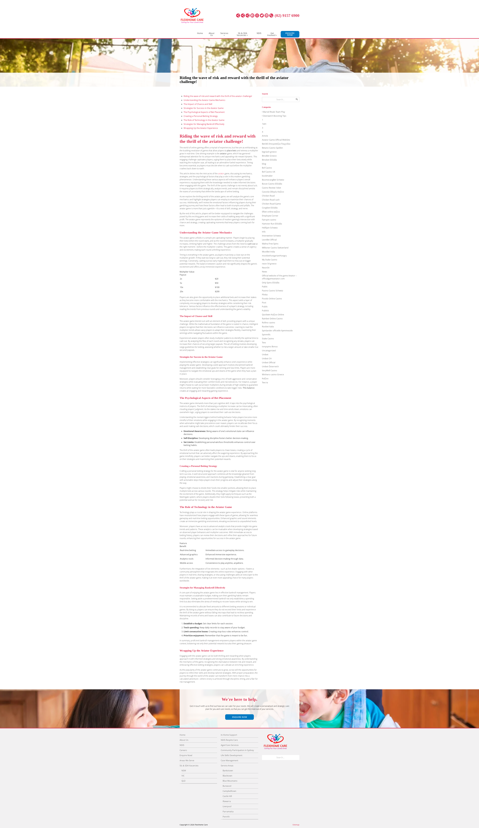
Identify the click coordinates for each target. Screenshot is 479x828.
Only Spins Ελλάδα (270, 282)
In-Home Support (229, 735)
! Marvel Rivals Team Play (273, 111)
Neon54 (265, 267)
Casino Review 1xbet (271, 187)
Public (265, 306)
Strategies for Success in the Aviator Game (204, 108)
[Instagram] (257, 15)
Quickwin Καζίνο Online (273, 314)
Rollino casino (268, 322)
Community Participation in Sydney (237, 750)
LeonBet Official (269, 239)
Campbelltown (229, 791)
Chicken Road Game (271, 203)
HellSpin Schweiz (270, 227)
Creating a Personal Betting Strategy (201, 116)
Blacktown (227, 775)
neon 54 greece (269, 263)
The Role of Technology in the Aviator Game (204, 120)
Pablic (265, 286)
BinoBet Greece (269, 155)
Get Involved (271, 34)
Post (264, 302)
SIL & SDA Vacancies (242, 34)
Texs (264, 342)
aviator (221, 173)
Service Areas (227, 765)
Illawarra (227, 801)
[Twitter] (261, 15)
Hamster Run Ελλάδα (272, 223)
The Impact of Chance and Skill (198, 104)
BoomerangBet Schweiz (273, 179)
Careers (183, 750)
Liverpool (227, 806)
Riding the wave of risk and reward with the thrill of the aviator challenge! (218, 96)
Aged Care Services (230, 745)
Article (265, 135)
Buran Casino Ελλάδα (272, 183)
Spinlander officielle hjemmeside (277, 330)
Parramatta (228, 811)
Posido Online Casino (272, 298)
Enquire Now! (290, 34)
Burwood (227, 786)
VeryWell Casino (269, 370)
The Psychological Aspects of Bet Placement (204, 112)
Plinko (265, 294)
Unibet (265, 354)
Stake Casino (268, 338)
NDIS (259, 33)
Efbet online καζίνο (271, 211)
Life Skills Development (231, 755)
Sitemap (296, 825)
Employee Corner (270, 215)
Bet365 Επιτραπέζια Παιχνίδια (276, 143)
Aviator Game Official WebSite (276, 139)
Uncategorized (269, 350)
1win (264, 123)
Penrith (226, 816)
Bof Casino (267, 167)
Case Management (229, 760)
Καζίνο (265, 378)
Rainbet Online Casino (272, 318)
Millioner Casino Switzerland (275, 247)
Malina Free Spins (270, 243)
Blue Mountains (230, 780)
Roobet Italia (268, 326)
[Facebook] (252, 15)
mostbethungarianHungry (274, 255)
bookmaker (267, 175)
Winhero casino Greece (273, 374)
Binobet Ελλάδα (269, 159)
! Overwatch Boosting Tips (274, 115)
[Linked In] (266, 15)
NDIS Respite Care (229, 740)
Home (200, 33)
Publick (265, 310)
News (264, 271)
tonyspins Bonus (270, 346)
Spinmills (266, 334)
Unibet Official (268, 362)
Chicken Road (268, 195)
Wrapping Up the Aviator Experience (201, 128)
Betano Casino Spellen (272, 147)
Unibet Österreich (270, 366)
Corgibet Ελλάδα (270, 207)
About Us (212, 34)
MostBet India (268, 251)
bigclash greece (269, 151)
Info (264, 231)
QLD (183, 780)
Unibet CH (267, 358)
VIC (182, 775)
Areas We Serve (187, 760)
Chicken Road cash (271, 199)
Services (224, 33)
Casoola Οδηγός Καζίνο (273, 191)
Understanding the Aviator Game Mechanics (204, 100)
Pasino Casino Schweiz (272, 290)
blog (264, 163)
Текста (265, 382)
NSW (183, 770)
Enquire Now (239, 717)
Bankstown (228, 770)
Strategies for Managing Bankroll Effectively (204, 124)
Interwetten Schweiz (271, 235)
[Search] (296, 99)
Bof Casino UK (268, 171)
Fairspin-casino (269, 219)
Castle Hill (227, 796)
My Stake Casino (269, 259)
